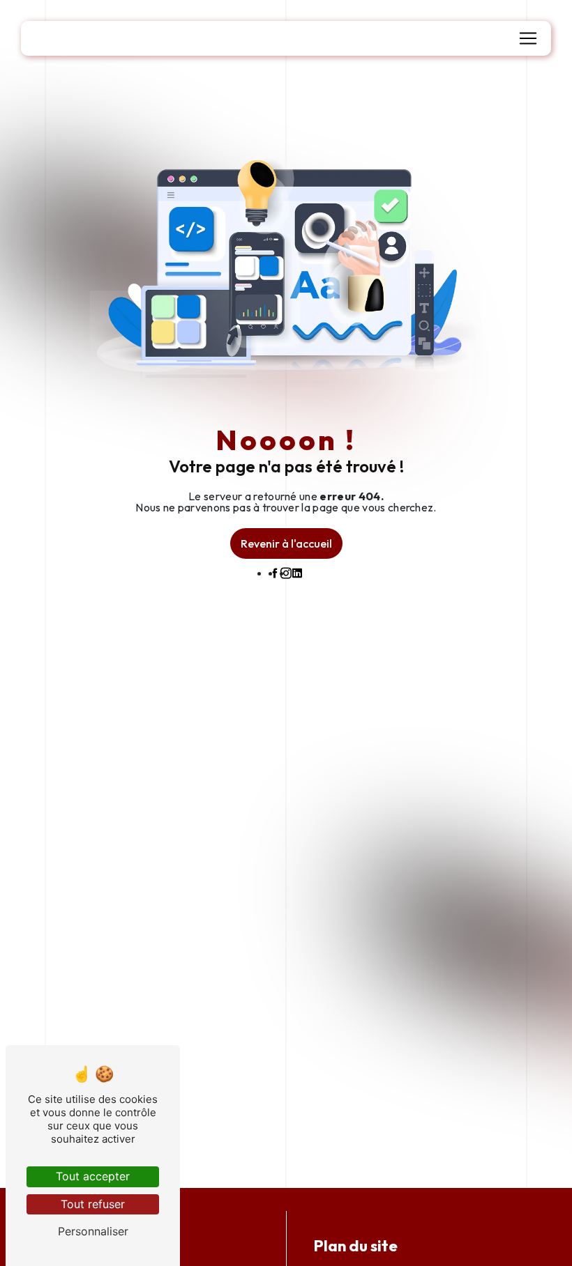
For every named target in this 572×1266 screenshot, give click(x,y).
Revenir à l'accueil (286, 543)
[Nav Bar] (528, 38)
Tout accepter (93, 1176)
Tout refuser (93, 1204)
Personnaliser (93, 1231)
